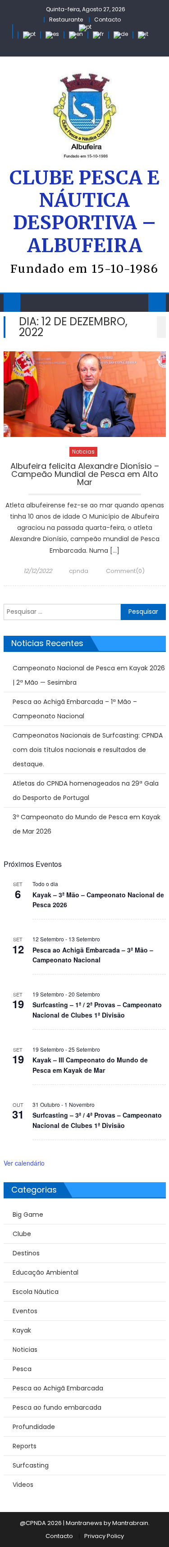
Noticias (83, 451)
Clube (22, 1233)
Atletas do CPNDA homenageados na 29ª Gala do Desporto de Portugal (86, 790)
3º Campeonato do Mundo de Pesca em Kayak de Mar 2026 (86, 824)
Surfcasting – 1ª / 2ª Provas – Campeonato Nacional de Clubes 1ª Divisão (97, 1009)
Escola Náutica (36, 1291)
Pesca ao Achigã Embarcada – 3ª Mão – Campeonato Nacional (92, 955)
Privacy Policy (104, 1536)
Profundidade (34, 1426)
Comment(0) (125, 571)
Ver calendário (24, 1162)
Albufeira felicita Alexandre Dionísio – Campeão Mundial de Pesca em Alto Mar (84, 475)
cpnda (78, 571)
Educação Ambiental (45, 1272)
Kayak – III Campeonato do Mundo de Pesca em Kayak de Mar (90, 1065)
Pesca (22, 1368)
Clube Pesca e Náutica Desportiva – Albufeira (84, 211)
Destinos (26, 1253)
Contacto (107, 19)
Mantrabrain (130, 1523)
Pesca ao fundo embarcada (57, 1407)
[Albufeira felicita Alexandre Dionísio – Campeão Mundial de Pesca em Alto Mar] (85, 394)
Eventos (25, 1311)
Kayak (22, 1330)
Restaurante (66, 19)
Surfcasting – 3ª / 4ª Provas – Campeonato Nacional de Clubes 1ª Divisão (97, 1120)
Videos (23, 1484)
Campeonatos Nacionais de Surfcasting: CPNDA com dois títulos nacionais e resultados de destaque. (88, 750)
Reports (25, 1446)
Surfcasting (31, 1465)
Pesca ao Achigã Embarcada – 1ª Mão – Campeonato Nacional (75, 709)
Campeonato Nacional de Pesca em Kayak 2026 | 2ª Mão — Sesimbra (89, 675)
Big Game (28, 1214)
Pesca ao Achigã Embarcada (58, 1388)
